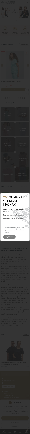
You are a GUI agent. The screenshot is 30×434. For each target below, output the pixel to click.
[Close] (27, 195)
